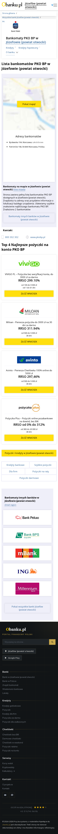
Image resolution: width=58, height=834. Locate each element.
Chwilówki (7, 729)
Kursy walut (7, 763)
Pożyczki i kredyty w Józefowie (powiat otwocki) (29, 453)
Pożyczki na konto (10, 750)
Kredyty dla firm (9, 714)
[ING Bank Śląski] (27, 570)
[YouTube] (5, 795)
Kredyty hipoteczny (28, 47)
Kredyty (10, 47)
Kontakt (5, 788)
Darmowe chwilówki (11, 738)
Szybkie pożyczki (42, 464)
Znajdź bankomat (10, 685)
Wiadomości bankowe (12, 689)
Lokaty (5, 693)
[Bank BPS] (27, 535)
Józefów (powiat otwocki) (21, 651)
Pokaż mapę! (29, 104)
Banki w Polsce (9, 681)
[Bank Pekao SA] (27, 517)
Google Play (13, 658)
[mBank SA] (27, 553)
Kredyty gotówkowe (11, 706)
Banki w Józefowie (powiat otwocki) (18, 677)
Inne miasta (19, 189)
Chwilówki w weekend (12, 742)
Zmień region (10, 505)
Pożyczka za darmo (11, 718)
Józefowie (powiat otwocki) (26, 42)
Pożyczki (6, 710)
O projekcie (7, 784)
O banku (10, 52)
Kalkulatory (7, 771)
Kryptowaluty (8, 767)
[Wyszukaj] (52, 642)
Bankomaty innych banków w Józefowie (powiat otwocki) (29, 218)
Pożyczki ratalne (10, 746)
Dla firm (13, 471)
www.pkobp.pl (37, 237)
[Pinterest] (12, 795)
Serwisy (6, 758)
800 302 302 (11, 237)
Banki (5, 671)
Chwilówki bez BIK (10, 734)
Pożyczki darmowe (29, 477)
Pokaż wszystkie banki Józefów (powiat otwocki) (27, 608)
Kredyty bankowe (15, 464)
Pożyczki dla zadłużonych (14, 722)
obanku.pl (6, 824)
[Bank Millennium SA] (27, 588)
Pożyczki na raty (40, 471)
